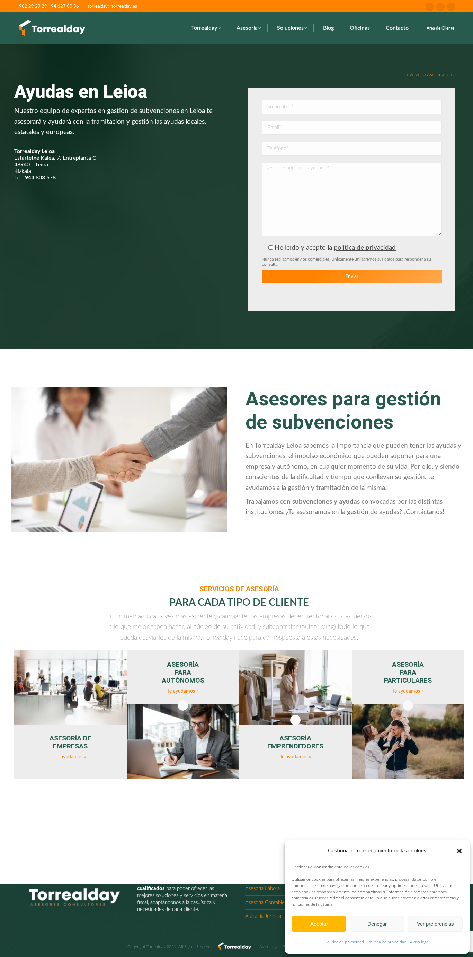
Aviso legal (419, 942)
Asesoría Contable (265, 902)
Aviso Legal (269, 947)
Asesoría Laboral (263, 888)
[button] (459, 851)
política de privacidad (365, 248)
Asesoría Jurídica (263, 916)
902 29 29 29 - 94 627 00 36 (49, 6)
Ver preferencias (435, 924)
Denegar (377, 924)
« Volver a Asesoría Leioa (430, 75)
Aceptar (319, 924)
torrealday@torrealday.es (112, 6)
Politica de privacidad (344, 942)
